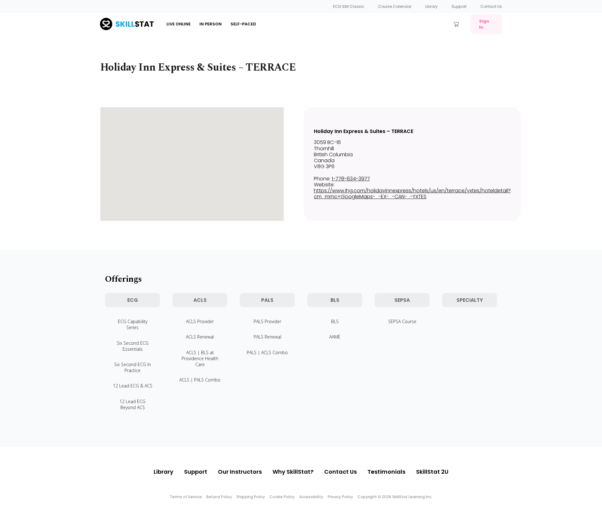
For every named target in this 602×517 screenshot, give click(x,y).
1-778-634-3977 (351, 178)
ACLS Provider (200, 321)
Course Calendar (394, 6)
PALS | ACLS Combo (267, 352)
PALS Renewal (267, 337)
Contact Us (491, 6)
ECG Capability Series (132, 324)
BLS (335, 321)
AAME (335, 337)
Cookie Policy (282, 496)
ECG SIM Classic (348, 6)
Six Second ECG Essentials (133, 346)
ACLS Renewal (200, 337)
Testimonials (386, 472)
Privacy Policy (340, 496)
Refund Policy (219, 496)
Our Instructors (240, 472)
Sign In (484, 24)
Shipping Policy (250, 496)
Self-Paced (243, 24)
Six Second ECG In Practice (132, 367)
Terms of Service (186, 496)
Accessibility (311, 496)
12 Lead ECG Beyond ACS (132, 404)
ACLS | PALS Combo (199, 380)
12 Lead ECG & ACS (132, 386)
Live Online (178, 24)
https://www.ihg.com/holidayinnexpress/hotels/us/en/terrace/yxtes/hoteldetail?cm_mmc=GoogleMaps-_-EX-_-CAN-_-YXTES (412, 193)
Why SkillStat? (293, 472)
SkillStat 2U (432, 472)
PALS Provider (267, 321)
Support (459, 6)
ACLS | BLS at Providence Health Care (200, 358)
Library (431, 6)
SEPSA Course (402, 321)
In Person (210, 24)
